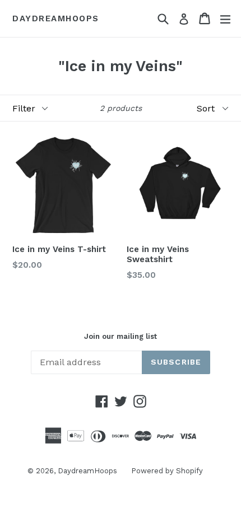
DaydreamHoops (55, 18)
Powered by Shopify (167, 471)
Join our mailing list (120, 336)
